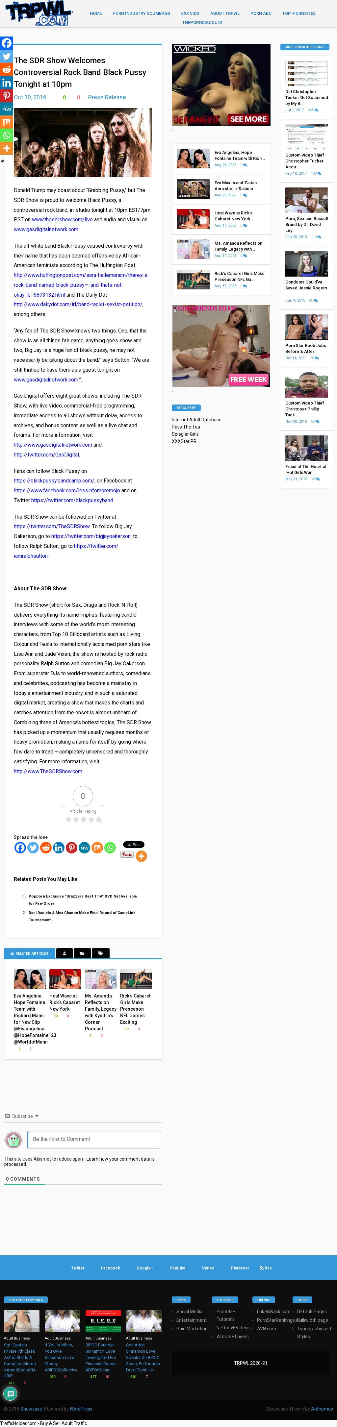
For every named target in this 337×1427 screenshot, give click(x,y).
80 (311, 300)
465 (311, 110)
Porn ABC (261, 13)
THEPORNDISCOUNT (202, 22)
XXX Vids (190, 13)
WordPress (81, 1409)
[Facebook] (20, 847)
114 (314, 237)
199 (314, 173)
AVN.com (266, 1328)
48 (313, 479)
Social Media (189, 1311)
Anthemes (322, 1409)
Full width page (312, 1320)
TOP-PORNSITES (299, 13)
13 (55, 1016)
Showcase (31, 1409)
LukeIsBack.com (274, 1311)
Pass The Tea (186, 427)
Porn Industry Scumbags (141, 13)
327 (92, 1377)
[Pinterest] (71, 847)
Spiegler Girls (185, 434)
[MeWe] (84, 847)
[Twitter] (33, 847)
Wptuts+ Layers (233, 1336)
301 (133, 1377)
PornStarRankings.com (281, 1320)
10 (106, 1377)
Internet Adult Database (196, 419)
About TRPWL (225, 13)
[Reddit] (46, 847)
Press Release (107, 97)
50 (312, 358)
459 (51, 1377)
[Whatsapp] (110, 847)
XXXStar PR (184, 441)
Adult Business (17, 1338)
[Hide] (2, 161)
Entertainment (191, 1320)
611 (11, 1383)
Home (96, 13)
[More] (141, 856)
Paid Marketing (192, 1328)
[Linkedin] (59, 847)
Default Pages (312, 1311)
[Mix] (97, 847)
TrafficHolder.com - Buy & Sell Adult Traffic (43, 1423)
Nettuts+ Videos (233, 1327)
